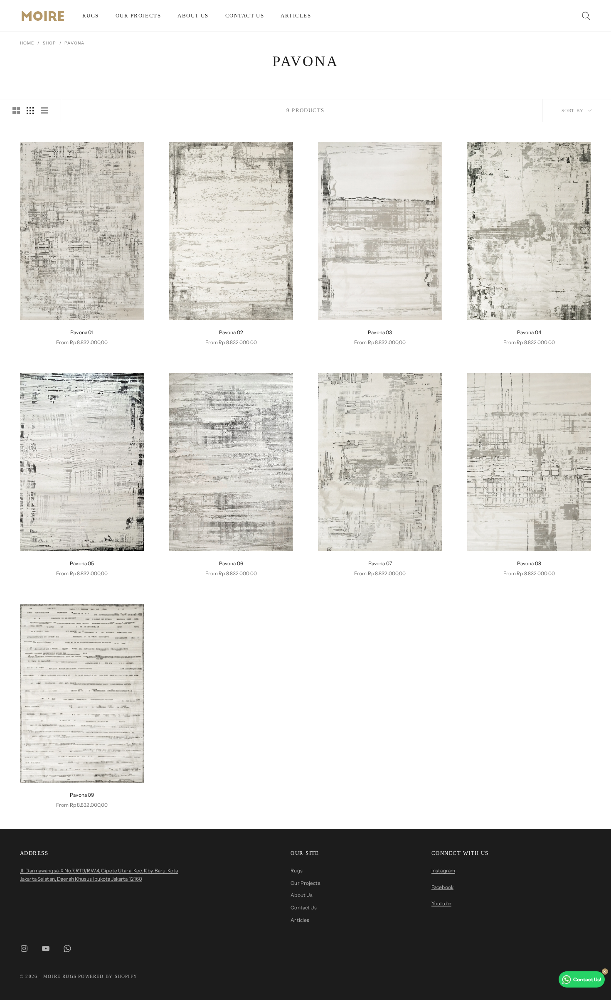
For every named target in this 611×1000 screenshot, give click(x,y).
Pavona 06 (231, 563)
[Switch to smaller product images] (30, 110)
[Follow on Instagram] (24, 948)
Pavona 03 (380, 332)
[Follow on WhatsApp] (67, 948)
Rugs (90, 15)
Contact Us (244, 15)
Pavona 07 (380, 563)
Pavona (74, 43)
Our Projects (138, 15)
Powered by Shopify (107, 976)
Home (27, 43)
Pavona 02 (231, 332)
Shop (49, 43)
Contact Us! (587, 979)
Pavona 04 (529, 332)
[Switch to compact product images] (44, 110)
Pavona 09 (82, 795)
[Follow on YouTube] (46, 948)
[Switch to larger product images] (16, 110)
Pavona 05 (82, 563)
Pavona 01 (82, 332)
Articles (296, 15)
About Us (193, 15)
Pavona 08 (529, 563)
